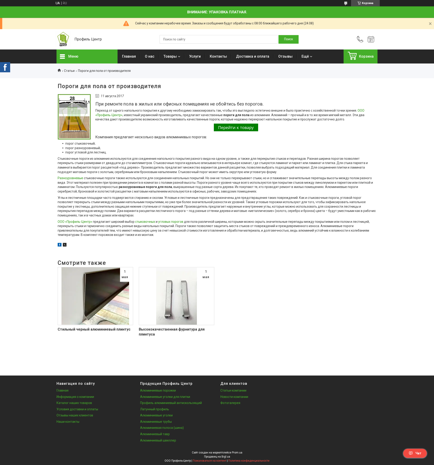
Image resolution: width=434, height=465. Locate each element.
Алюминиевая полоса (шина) (162, 428)
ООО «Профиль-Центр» (75, 221)
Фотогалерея (230, 403)
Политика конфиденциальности (248, 460)
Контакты (218, 56)
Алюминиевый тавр (155, 434)
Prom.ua (237, 452)
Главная (129, 56)
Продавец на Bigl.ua (217, 456)
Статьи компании (233, 390)
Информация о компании (75, 397)
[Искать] (288, 39)
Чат (418, 453)
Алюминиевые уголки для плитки (165, 397)
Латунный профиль (154, 409)
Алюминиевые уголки (156, 415)
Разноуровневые (70, 178)
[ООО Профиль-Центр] (63, 39)
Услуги (195, 56)
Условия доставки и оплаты (77, 409)
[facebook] (59, 245)
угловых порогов (170, 221)
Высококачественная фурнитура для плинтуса (172, 331)
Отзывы (285, 56)
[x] (64, 245)
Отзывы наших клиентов (75, 415)
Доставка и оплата (252, 56)
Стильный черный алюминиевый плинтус (94, 329)
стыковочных (145, 221)
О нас (149, 56)
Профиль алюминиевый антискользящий (171, 403)
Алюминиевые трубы (156, 421)
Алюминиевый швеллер (158, 440)
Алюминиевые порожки (158, 390)
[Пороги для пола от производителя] (74, 117)
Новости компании (234, 397)
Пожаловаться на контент (209, 460)
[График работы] (371, 39)
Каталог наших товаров (74, 403)
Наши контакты (68, 421)
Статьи (69, 71)
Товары (170, 56)
